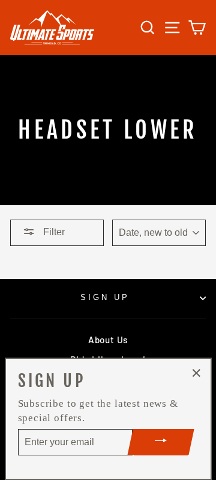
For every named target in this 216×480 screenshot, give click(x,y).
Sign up (105, 297)
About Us (108, 339)
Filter (53, 232)
